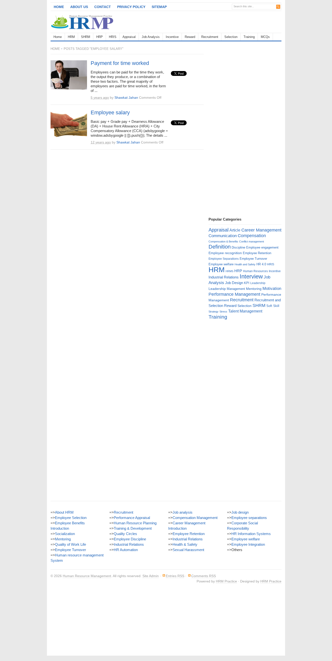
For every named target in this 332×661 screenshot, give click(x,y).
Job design (240, 512)
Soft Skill (272, 306)
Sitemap (159, 7)
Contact (102, 7)
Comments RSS (203, 576)
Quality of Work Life (70, 544)
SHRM (85, 37)
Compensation (252, 235)
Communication (223, 235)
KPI (246, 283)
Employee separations (249, 518)
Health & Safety (185, 544)
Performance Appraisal (132, 518)
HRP (99, 37)
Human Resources (255, 271)
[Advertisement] (224, 22)
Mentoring (254, 289)
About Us (79, 7)
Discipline (238, 247)
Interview (251, 276)
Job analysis (182, 512)
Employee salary (110, 112)
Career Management (261, 230)
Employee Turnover (253, 258)
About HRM (64, 512)
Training (249, 37)
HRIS (112, 37)
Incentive (172, 37)
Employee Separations (224, 258)
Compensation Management (195, 518)
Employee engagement (262, 247)
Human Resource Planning (135, 523)
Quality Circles (125, 534)
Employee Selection (71, 518)
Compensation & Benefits (223, 241)
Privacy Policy (131, 7)
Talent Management (245, 311)
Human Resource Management (87, 576)
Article (234, 230)
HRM (71, 37)
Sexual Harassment (188, 550)
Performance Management (234, 294)
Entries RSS (175, 576)
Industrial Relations (224, 277)
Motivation (271, 288)
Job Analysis (151, 37)
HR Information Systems (251, 534)
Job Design (234, 283)
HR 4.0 (261, 264)
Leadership (257, 283)
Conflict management (251, 241)
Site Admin (150, 576)
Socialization (65, 534)
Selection (230, 37)
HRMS (229, 271)
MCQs (265, 37)
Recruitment (209, 37)
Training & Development (133, 528)
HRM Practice (226, 581)
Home (59, 7)
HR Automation (126, 550)
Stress (223, 311)
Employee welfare (221, 264)
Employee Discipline (130, 539)
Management (236, 289)
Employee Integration (248, 544)
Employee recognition (225, 253)
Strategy (213, 311)
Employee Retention (257, 253)
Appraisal (129, 37)
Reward (190, 37)
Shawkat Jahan (126, 97)
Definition (220, 247)
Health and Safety (245, 264)
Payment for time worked (120, 63)
